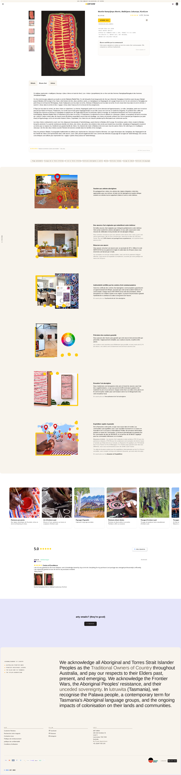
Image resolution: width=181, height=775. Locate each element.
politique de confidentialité (12, 741)
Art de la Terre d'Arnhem (73, 161)
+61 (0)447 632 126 (99, 743)
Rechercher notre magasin (12, 733)
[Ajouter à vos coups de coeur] (146, 20)
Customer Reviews (9, 730)
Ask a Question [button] (140, 549)
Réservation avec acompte (106, 24)
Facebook (53, 730)
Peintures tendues (115, 161)
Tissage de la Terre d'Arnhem (54, 161)
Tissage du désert (128, 161)
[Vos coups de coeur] (173, 4)
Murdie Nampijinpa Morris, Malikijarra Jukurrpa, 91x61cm (50, 587)
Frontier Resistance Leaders (16, 667)
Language (163, 761)
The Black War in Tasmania (15, 670)
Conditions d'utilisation (11, 744)
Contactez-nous (9, 736)
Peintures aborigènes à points (92, 161)
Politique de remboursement (12, 738)
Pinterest (53, 733)
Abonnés (106, 161)
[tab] (33, 83)
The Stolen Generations (14, 672)
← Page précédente (36, 161)
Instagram (53, 736)
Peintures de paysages (142, 161)
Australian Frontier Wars (14, 665)
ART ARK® (12, 770)
